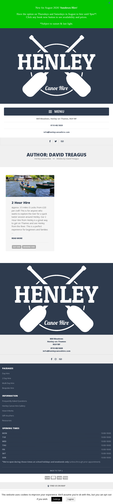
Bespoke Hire (8, 388)
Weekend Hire (29, 247)
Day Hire (16, 247)
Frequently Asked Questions (14, 401)
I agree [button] (71, 499)
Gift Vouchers (8, 415)
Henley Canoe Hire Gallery (13, 406)
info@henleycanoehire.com (57, 132)
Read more (17, 238)
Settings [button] (56, 499)
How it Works (7, 411)
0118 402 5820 (56, 125)
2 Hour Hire (21, 202)
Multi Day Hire (8, 383)
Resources (6, 420)
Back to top (56, 471)
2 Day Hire (6, 378)
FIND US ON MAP (57, 486)
